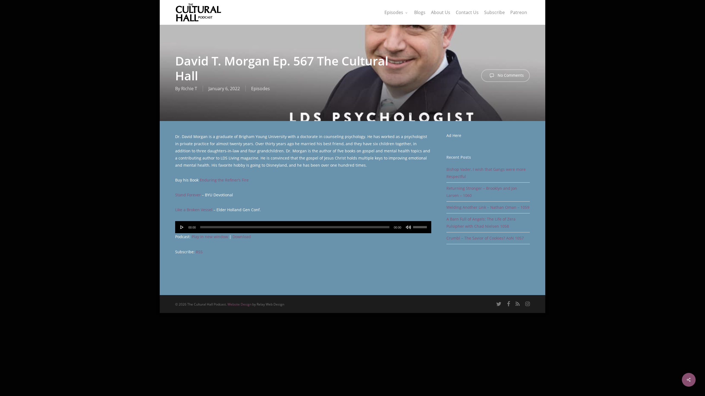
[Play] (182, 227)
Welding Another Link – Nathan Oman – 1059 (487, 207)
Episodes (260, 89)
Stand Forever (188, 194)
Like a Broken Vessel (193, 209)
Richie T (189, 89)
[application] (303, 227)
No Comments (510, 75)
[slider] (421, 225)
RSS (199, 251)
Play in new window (210, 236)
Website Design (239, 304)
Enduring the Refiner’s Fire (224, 180)
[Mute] (408, 227)
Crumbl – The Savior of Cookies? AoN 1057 (485, 238)
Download (241, 236)
